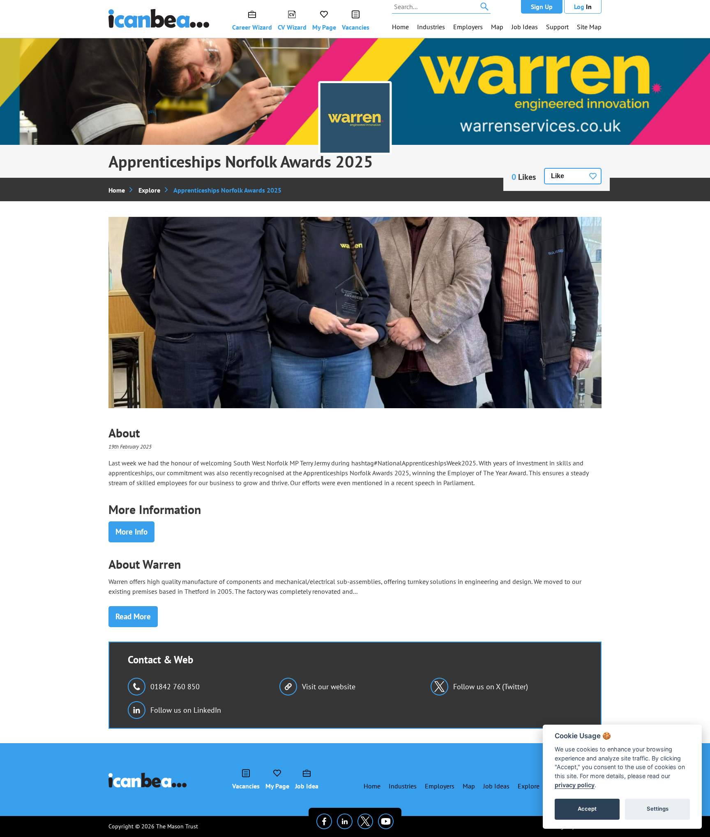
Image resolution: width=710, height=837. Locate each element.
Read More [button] (133, 616)
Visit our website (328, 686)
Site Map (589, 27)
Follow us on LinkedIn (185, 710)
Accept (587, 808)
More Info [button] (131, 532)
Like (557, 175)
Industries (431, 27)
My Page (324, 27)
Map (497, 27)
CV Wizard (292, 27)
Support (557, 27)
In (583, 6)
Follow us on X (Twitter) (490, 686)
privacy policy (575, 784)
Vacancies (355, 27)
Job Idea (306, 786)
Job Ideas (525, 27)
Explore (149, 190)
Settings (658, 808)
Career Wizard (252, 27)
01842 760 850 (175, 686)
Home (400, 27)
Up (542, 6)
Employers (468, 27)
